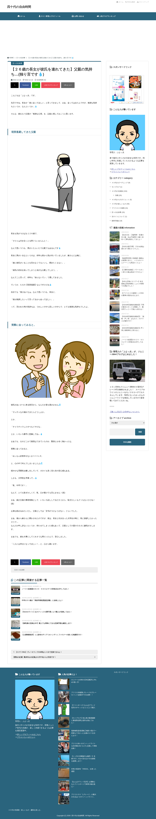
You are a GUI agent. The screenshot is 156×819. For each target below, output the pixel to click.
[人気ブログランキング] (50, 85)
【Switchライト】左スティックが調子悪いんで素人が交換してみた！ (47, 612)
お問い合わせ (79, 16)
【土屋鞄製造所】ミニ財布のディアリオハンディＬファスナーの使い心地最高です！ (52, 635)
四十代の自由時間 (19, 6)
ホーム (120, 2)
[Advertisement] (78, 37)
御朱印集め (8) (117, 221)
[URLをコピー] (68, 85)
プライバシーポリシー (120, 172)
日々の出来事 (20, 570)
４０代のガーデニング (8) (121, 183)
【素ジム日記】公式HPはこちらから (125, 412)
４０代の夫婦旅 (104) (119, 191)
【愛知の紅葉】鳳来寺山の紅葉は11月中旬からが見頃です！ (34, 657)
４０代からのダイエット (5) (122, 199)
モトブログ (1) (117, 187)
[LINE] (36, 85)
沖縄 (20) (118, 195)
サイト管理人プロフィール (51, 16)
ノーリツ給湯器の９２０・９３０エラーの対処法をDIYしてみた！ (45, 589)
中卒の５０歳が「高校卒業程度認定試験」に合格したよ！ (42, 600)
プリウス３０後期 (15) (120, 208)
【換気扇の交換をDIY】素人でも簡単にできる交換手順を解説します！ (47, 623)
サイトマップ (144, 2)
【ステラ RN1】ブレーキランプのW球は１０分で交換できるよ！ (38, 652)
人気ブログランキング (107, 16)
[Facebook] (25, 85)
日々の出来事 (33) (118, 212)
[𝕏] (14, 85)
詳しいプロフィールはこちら (123, 169)
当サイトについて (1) (119, 216)
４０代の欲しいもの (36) (121, 204)
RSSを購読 (131, 2)
